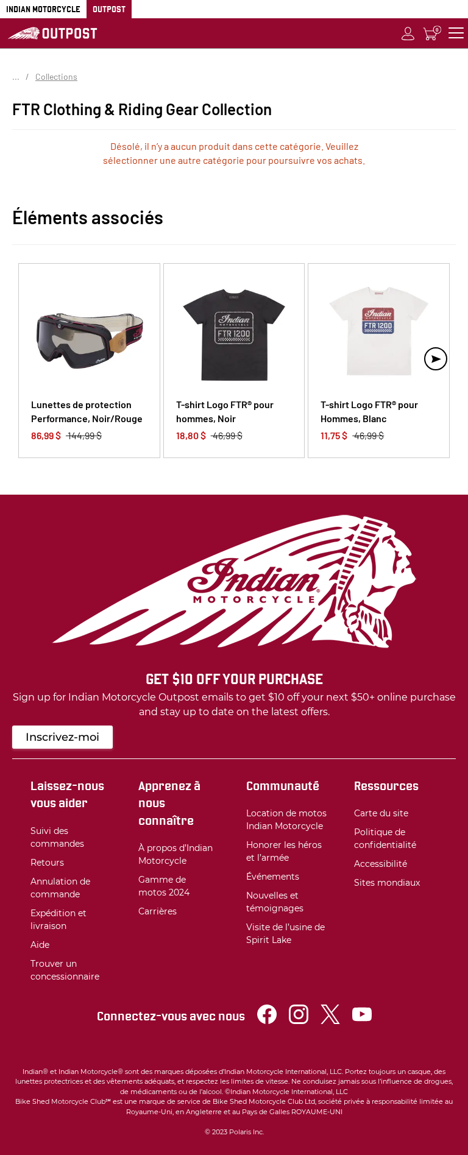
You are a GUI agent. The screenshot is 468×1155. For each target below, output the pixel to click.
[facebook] (267, 1020)
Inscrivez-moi (62, 737)
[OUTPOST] (52, 33)
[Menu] (456, 33)
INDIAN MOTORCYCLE (43, 9)
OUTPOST (109, 9)
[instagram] (298, 1020)
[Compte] (408, 33)
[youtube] (362, 1020)
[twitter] (330, 1020)
